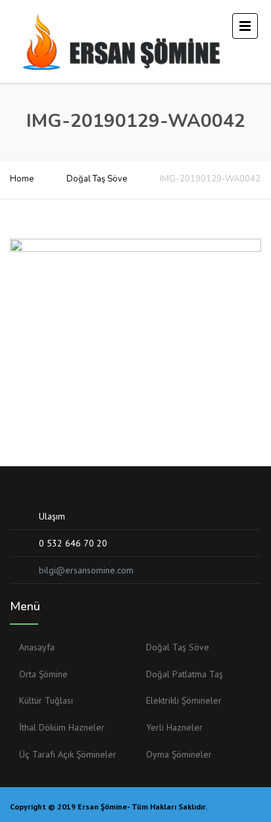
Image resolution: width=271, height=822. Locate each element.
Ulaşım (52, 516)
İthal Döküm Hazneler (62, 727)
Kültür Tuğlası (46, 700)
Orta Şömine (43, 674)
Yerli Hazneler (174, 727)
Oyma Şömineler (179, 754)
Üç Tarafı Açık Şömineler (67, 754)
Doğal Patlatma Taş (184, 674)
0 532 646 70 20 (73, 543)
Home (22, 179)
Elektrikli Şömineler (184, 700)
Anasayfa (37, 647)
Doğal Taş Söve (96, 179)
